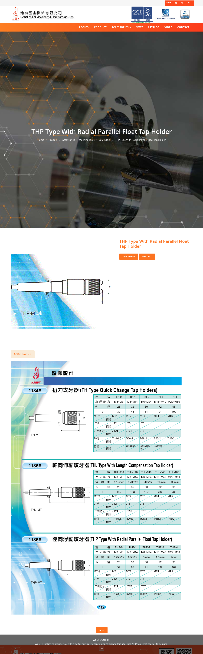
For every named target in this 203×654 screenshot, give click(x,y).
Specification (22, 353)
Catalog (154, 27)
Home (40, 139)
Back (101, 630)
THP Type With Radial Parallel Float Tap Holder (140, 139)
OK (101, 648)
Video (168, 27)
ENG (168, 2)
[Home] (43, 13)
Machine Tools (87, 139)
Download (129, 256)
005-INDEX (105, 139)
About (83, 27)
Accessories (120, 27)
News (139, 27)
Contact (183, 27)
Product (100, 27)
